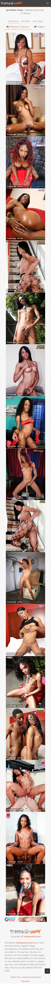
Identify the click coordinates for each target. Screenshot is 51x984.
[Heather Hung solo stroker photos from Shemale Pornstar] (25, 838)
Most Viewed (37, 21)
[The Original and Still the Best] (25, 921)
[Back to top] (47, 971)
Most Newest (13, 21)
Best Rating (25, 21)
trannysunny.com (32, 936)
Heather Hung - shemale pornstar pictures (25, 977)
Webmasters (25, 981)
